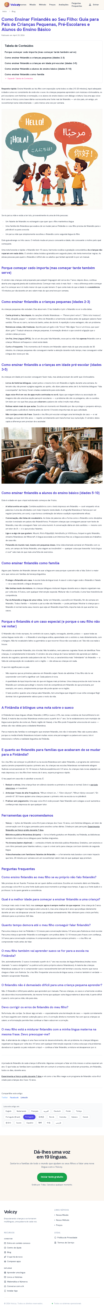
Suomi (18, 1123)
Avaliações (63, 4)
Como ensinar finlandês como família (24, 74)
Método (42, 4)
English (8, 1111)
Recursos (22, 4)
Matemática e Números (17, 1281)
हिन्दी (40, 1123)
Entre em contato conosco (18, 1243)
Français (34, 1111)
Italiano (75, 1117)
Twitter (5, 1097)
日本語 (41, 1117)
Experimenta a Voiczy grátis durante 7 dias (22, 1076)
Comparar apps (14, 1261)
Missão (33, 4)
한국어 (8, 1123)
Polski (68, 1111)
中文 (48, 1123)
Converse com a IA (15, 1286)
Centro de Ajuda (14, 1247)
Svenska (62, 1117)
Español (30, 1123)
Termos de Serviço (65, 1242)
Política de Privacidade (67, 1237)
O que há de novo (15, 1256)
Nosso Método (62, 1220)
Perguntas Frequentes (77, 4)
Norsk (51, 1117)
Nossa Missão (62, 1215)
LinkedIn (24, 1097)
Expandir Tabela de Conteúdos (20, 78)
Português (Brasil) (13, 1117)
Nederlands (21, 1111)
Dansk (85, 1117)
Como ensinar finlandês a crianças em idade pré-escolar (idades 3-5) (41, 63)
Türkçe (79, 1111)
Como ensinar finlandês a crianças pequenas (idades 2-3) (35, 57)
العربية (46, 1111)
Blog (9, 1252)
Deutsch (57, 1111)
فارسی (58, 1123)
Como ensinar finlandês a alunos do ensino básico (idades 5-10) (38, 68)
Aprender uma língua (16, 1272)
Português (29, 1117)
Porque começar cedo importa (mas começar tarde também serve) (40, 52)
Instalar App (12, 1290)
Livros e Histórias (14, 1277)
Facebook (14, 1097)
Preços (52, 4)
